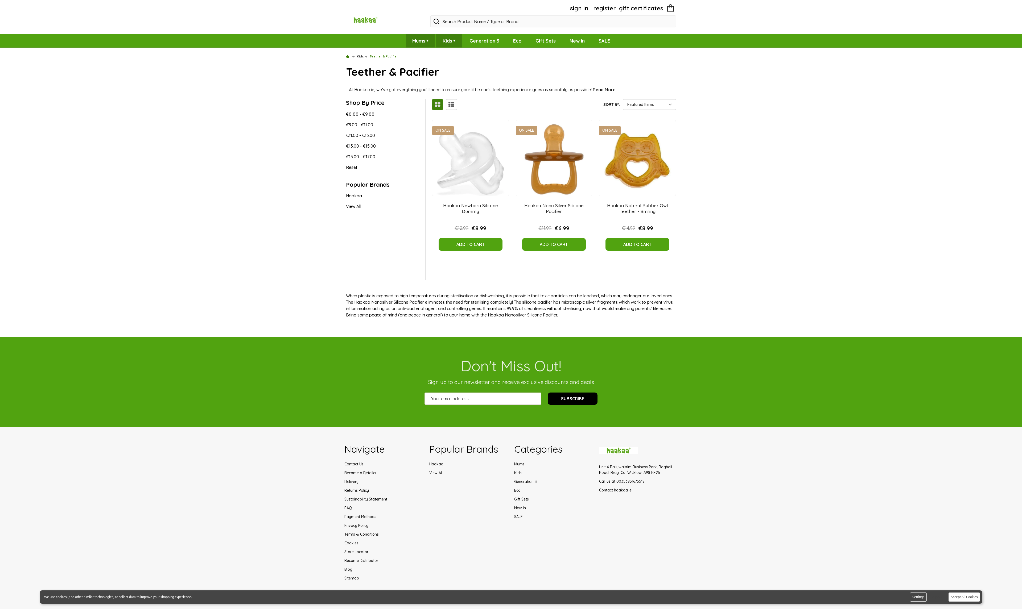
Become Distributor (361, 560)
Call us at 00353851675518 (622, 481)
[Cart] (670, 8)
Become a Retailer (360, 472)
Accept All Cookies (964, 597)
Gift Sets (545, 41)
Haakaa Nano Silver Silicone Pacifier (554, 208)
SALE (604, 41)
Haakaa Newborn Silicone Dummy (470, 208)
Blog (348, 569)
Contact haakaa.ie (615, 490)
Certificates (641, 8)
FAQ (348, 508)
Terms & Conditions (361, 534)
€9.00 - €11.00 (359, 124)
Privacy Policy (356, 525)
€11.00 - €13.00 (360, 135)
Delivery (351, 481)
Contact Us (354, 464)
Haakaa (354, 195)
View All (353, 206)
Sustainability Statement (365, 499)
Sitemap (351, 578)
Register (604, 8)
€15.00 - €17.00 (360, 156)
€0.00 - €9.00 (360, 114)
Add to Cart (470, 244)
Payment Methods (360, 516)
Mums (418, 41)
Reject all (937, 597)
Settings (918, 597)
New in (577, 41)
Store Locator (356, 551)
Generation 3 (484, 41)
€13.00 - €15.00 (361, 146)
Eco (517, 41)
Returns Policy (356, 490)
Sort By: (611, 104)
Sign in (579, 8)
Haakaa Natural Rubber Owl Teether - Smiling (637, 208)
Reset (351, 167)
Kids (447, 41)
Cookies (351, 543)
